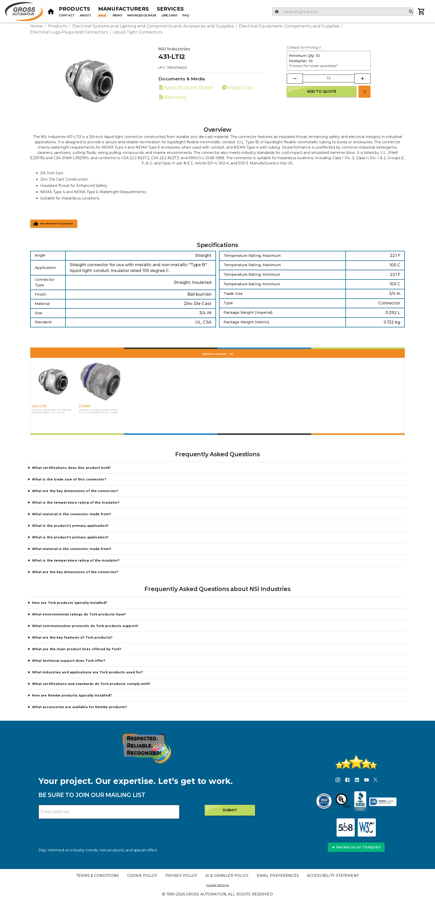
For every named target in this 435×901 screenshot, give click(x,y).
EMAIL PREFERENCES (278, 875)
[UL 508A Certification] (343, 802)
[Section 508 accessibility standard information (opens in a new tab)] (346, 827)
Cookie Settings (217, 885)
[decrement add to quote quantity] (295, 79)
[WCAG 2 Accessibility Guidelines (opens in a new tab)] (367, 827)
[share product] (364, 91)
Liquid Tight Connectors (137, 32)
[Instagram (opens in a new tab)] (338, 780)
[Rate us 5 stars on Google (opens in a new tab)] (356, 762)
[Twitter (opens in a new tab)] (375, 780)
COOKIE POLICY (142, 875)
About (86, 15)
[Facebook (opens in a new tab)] (347, 780)
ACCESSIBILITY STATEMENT (333, 875)
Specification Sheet (188, 88)
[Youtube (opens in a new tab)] (366, 780)
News (117, 15)
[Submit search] (411, 11)
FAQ (186, 15)
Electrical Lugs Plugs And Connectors (69, 32)
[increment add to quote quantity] (362, 79)
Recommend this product (56, 223)
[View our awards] (147, 748)
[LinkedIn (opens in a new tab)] (357, 780)
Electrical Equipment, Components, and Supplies (289, 26)
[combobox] (343, 11)
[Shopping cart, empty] (421, 12)
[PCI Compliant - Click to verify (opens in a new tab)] (382, 802)
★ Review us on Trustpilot (356, 847)
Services (170, 9)
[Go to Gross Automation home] (51, 12)
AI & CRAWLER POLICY (227, 875)
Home (36, 26)
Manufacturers (123, 9)
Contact (67, 15)
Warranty (175, 97)
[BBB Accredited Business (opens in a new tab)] (360, 801)
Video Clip (239, 88)
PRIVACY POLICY (181, 875)
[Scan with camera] (277, 12)
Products (74, 9)
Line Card (169, 15)
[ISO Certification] (324, 801)
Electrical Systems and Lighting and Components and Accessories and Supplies (153, 26)
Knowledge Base (142, 15)
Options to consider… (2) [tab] (217, 354)
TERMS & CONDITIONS (97, 875)
